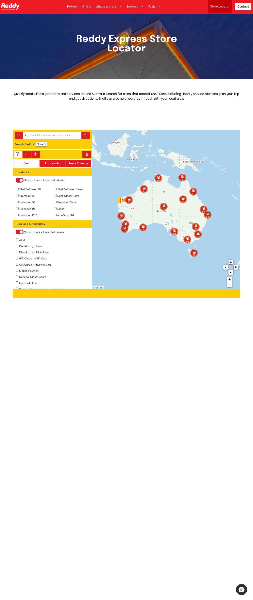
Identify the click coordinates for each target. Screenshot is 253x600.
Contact (243, 6)
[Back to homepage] (10, 7)
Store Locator (219, 6)
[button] (241, 589)
